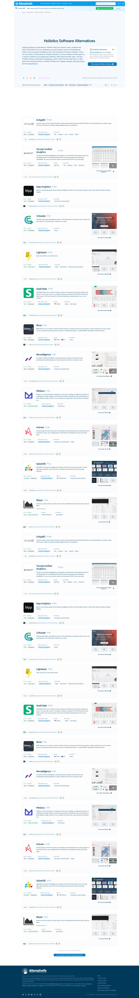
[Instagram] (37, 994)
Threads (29, 985)
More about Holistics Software (101, 64)
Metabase (48, 59)
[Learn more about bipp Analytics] (29, 191)
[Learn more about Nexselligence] (29, 359)
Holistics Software (28, 47)
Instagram (34, 985)
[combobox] (106, 3)
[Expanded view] (106, 85)
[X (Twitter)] (26, 994)
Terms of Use (101, 978)
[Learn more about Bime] (29, 329)
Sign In (119, 3)
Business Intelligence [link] (82, 85)
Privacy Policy (102, 981)
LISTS (70, 3)
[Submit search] (97, 3)
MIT (36, 406)
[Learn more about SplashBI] (29, 468)
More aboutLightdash (103, 274)
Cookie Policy (101, 983)
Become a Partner (103, 988)
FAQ (98, 976)
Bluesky (24, 985)
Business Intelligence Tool (96, 52)
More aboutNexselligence (103, 376)
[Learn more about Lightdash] (29, 256)
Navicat (69, 61)
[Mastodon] (29, 994)
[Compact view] (108, 85)
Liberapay (77, 985)
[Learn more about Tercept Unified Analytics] (29, 153)
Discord (67, 984)
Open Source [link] (72, 85)
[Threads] (34, 994)
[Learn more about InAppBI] (29, 124)
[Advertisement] (69, 25)
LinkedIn (41, 985)
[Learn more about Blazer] (29, 504)
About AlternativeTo (104, 985)
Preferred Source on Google (106, 990)
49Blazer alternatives (41, 508)
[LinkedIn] (40, 994)
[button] (49, 120)
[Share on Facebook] (23, 78)
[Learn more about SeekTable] (29, 293)
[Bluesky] (31, 994)
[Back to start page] (26, 3)
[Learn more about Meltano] (29, 395)
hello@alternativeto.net (55, 984)
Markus (38, 978)
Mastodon (89, 984)
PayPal (84, 985)
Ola (33, 978)
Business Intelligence (44, 134)
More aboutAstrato (103, 449)
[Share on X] (27, 78)
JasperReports (32, 64)
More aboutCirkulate (103, 237)
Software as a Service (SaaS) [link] (56, 85)
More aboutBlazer (103, 522)
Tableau (63, 61)
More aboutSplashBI (103, 485)
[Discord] (23, 994)
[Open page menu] (123, 3)
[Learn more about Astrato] (29, 431)
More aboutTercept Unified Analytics (104, 171)
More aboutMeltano (103, 412)
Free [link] (66, 85)
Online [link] (45, 85)
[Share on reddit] (30, 78)
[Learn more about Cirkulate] (29, 220)
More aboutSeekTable (103, 310)
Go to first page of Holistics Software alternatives (69, 955)
